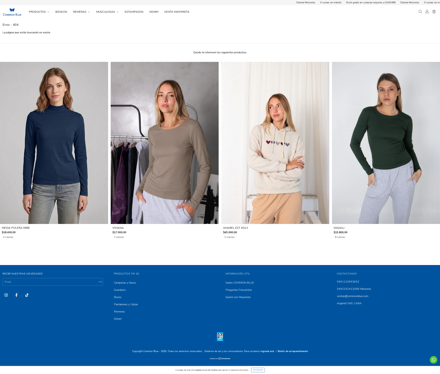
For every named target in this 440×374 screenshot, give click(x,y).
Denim (118, 319)
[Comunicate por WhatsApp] (433, 360)
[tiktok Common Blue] (26, 295)
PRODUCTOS (37, 12)
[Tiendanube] (220, 359)
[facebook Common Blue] (17, 295)
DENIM (153, 12)
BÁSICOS (61, 12)
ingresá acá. (267, 351)
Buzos (117, 297)
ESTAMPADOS (134, 12)
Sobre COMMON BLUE (240, 283)
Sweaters (120, 290)
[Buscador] (420, 12)
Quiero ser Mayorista (238, 297)
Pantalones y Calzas (126, 304)
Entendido (258, 370)
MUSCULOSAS (106, 12)
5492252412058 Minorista (354, 289)
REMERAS (80, 12)
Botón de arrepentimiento (293, 351)
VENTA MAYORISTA (176, 12)
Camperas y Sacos (125, 283)
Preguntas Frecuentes (239, 290)
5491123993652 (348, 282)
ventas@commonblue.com (352, 296)
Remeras (119, 312)
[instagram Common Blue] (6, 295)
